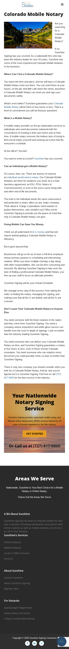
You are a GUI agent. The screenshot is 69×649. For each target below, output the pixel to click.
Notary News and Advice (17, 613)
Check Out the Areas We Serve (34, 497)
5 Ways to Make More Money (19, 618)
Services (8, 558)
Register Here (11, 588)
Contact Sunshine (13, 577)
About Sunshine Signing (17, 583)
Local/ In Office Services (16, 553)
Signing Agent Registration (18, 607)
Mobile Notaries (12, 547)
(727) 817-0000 (46, 445)
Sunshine (39, 158)
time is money (37, 232)
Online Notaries (12, 542)
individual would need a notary (22, 177)
